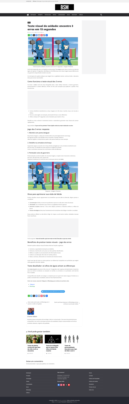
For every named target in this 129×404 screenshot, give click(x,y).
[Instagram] (61, 385)
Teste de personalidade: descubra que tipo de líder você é (71, 348)
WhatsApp (74, 14)
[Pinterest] (41, 35)
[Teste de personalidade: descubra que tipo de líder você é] (71, 335)
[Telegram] (31, 35)
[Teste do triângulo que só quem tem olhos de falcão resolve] (53, 335)
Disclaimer (91, 384)
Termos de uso (92, 387)
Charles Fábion (31, 32)
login (38, 364)
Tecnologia (48, 14)
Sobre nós (91, 389)
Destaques (33, 14)
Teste (29, 22)
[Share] (46, 35)
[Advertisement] (53, 100)
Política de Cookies (93, 381)
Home (90, 372)
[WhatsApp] (29, 35)
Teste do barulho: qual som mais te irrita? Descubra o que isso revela (53, 238)
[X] (34, 35)
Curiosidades (61, 14)
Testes (54, 14)
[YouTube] (69, 385)
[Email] (39, 35)
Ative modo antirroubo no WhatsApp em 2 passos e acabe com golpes (38, 303)
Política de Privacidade (94, 378)
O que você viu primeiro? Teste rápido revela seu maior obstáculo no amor (54, 125)
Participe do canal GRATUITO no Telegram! (53, 291)
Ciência (81, 14)
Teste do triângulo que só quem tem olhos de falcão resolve (52, 348)
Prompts (40, 14)
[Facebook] (36, 35)
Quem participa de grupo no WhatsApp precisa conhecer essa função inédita (66, 303)
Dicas (68, 14)
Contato (91, 375)
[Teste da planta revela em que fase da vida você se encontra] (34, 335)
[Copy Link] (44, 35)
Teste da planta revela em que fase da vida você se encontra (34, 348)
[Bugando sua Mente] (27, 14)
